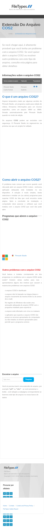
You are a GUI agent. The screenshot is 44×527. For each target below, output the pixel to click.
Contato (11, 506)
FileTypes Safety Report (10, 509)
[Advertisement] (22, 153)
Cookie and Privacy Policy (24, 506)
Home (10, 34)
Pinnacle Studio (21, 256)
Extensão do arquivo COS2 (25, 34)
